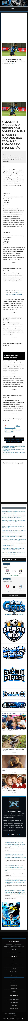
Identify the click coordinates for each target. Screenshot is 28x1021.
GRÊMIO (20, 446)
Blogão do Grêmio (14, 963)
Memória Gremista (14, 985)
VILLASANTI (12, 447)
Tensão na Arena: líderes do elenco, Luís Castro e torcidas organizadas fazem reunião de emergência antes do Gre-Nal (13, 526)
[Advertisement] (14, 27)
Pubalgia (8, 447)
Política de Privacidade (14, 1002)
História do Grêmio (14, 982)
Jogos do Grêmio (14, 988)
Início (14, 960)
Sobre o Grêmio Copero (14, 999)
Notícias (14, 979)
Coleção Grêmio (14, 968)
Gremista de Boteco (14, 971)
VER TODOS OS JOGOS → (14, 595)
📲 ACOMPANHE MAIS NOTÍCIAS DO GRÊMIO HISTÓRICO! (14, 440)
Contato (14, 991)
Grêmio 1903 (14, 965)
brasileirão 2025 (6, 446)
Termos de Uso (14, 1005)
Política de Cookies (14, 1008)
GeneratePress (22, 1018)
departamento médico (14, 446)
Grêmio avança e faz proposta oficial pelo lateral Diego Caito (15, 869)
